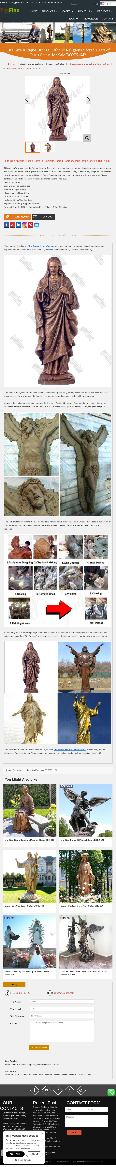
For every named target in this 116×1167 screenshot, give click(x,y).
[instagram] (69, 1090)
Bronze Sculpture (35, 64)
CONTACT (107, 18)
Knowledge (90, 18)
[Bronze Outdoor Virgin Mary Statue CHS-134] (85, 876)
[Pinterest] (30, 225)
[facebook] (6, 225)
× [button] (42, 1134)
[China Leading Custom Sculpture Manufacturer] (9, 10)
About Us (84, 11)
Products (48, 11)
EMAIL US (47, 217)
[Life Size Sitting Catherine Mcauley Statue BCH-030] (29, 810)
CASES (66, 11)
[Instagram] (24, 225)
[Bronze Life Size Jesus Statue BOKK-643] (29, 876)
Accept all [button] (15, 1154)
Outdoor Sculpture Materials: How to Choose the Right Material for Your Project (46, 1110)
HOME (33, 11)
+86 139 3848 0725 (15, 1126)
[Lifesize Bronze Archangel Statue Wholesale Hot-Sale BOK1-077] (85, 942)
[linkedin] (18, 225)
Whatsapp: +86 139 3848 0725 (46, 2)
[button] (24, 1160)
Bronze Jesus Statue (55, 64)
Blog (71, 18)
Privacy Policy (97, 1162)
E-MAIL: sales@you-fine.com (14, 2)
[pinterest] (81, 1090)
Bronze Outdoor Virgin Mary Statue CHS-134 (82, 906)
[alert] (24, 1147)
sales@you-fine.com (64, 993)
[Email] (36, 225)
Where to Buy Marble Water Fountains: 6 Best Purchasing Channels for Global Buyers (46, 1124)
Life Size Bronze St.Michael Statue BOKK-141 (82, 840)
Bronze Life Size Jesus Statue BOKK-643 (24, 906)
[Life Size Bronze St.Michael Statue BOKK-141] (85, 810)
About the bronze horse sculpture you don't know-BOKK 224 (32, 1064)
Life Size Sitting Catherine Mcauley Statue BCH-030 (29, 840)
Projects (103, 11)
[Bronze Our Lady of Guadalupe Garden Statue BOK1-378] (29, 942)
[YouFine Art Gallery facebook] (2, 1142)
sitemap (87, 1162)
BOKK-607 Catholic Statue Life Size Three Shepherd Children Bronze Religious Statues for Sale (48, 1075)
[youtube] (12, 225)
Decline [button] (34, 1154)
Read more (25, 1148)
